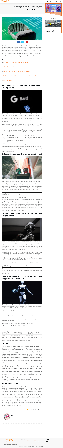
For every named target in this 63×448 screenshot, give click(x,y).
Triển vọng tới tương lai (7, 80)
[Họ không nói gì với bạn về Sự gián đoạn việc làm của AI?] (22, 28)
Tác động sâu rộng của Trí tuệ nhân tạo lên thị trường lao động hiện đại (16, 62)
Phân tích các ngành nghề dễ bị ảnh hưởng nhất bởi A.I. (13, 66)
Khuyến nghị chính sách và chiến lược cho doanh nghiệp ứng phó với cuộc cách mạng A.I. (19, 75)
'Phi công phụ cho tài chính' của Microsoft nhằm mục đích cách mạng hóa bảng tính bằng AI (53, 26)
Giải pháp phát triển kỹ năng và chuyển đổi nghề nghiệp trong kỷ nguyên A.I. (17, 71)
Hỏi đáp (4, 78)
